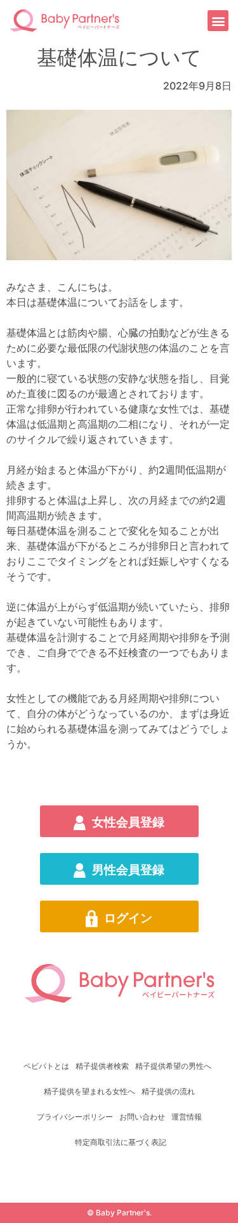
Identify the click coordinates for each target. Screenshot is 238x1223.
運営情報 (186, 1116)
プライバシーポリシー (75, 1116)
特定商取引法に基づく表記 (120, 1142)
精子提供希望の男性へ (173, 1066)
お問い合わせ (142, 1116)
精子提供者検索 (102, 1066)
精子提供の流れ (168, 1091)
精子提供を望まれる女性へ (89, 1091)
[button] (218, 20)
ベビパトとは (46, 1066)
